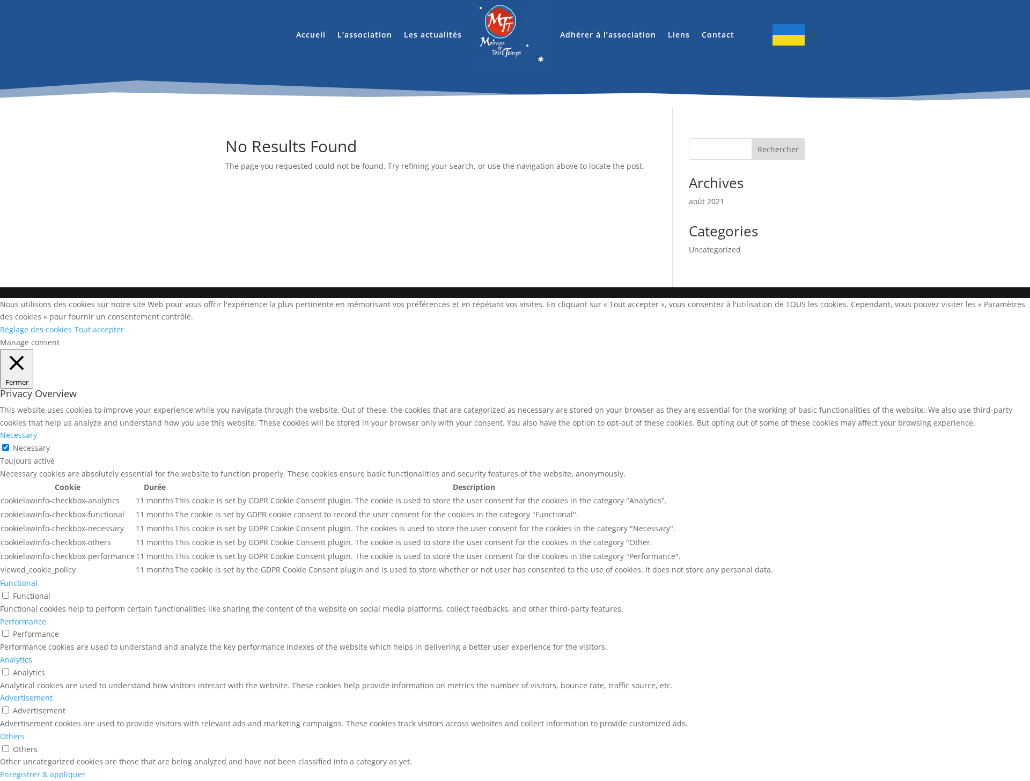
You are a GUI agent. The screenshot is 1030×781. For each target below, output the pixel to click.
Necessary (31, 448)
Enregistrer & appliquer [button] (42, 774)
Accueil (311, 34)
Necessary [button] (18, 435)
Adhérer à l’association (608, 34)
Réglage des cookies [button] (36, 329)
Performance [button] (23, 621)
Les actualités (433, 34)
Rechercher (778, 149)
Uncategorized (715, 249)
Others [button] (12, 736)
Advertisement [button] (26, 698)
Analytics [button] (16, 659)
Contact (718, 34)
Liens (679, 34)
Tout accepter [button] (99, 329)
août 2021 (706, 201)
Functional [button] (19, 583)
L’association (364, 34)
